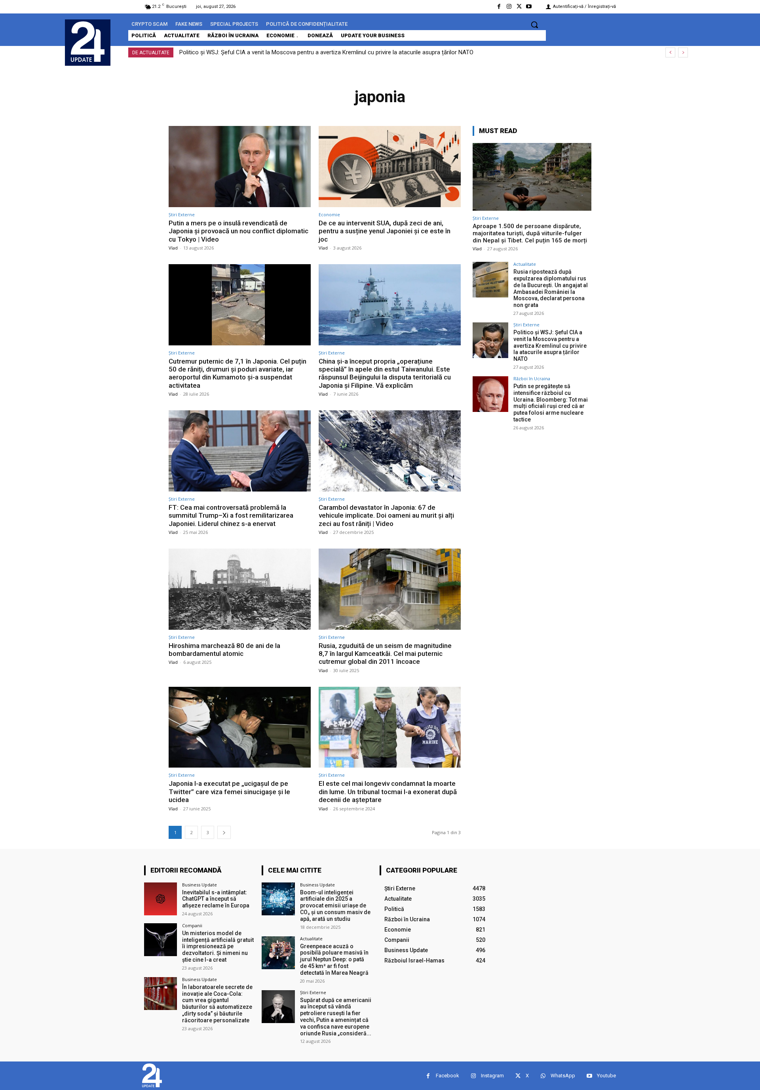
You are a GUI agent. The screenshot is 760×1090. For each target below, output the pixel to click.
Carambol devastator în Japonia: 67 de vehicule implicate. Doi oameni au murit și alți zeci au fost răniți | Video (386, 515)
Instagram (492, 1076)
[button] (534, 24)
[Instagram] (509, 6)
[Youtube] (529, 6)
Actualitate (524, 264)
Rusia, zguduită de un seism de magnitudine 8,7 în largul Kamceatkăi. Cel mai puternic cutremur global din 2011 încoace (385, 654)
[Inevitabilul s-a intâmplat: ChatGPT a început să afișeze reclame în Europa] (160, 898)
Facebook (447, 1076)
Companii (192, 925)
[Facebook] (499, 6)
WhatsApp (563, 1076)
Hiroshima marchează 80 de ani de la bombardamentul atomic (224, 649)
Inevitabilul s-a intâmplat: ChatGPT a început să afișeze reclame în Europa (215, 899)
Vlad (173, 248)
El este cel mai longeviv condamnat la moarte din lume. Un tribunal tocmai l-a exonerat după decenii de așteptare (388, 791)
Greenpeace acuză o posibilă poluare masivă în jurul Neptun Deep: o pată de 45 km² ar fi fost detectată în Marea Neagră (334, 959)
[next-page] (224, 832)
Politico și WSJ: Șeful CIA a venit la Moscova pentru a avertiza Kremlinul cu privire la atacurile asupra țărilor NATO (326, 52)
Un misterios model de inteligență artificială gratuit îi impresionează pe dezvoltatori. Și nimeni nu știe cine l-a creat (218, 946)
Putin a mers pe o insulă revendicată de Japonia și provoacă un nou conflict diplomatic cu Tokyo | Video (238, 231)
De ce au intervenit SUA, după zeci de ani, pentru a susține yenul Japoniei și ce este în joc (384, 231)
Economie (329, 214)
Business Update (199, 884)
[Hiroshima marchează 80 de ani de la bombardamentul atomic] (240, 589)
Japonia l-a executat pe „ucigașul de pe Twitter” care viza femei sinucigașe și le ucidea (229, 791)
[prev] (670, 52)
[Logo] (87, 41)
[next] (683, 52)
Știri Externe (182, 214)
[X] (519, 6)
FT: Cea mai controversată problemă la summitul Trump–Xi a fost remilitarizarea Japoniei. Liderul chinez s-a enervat (231, 515)
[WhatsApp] (543, 1076)
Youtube (606, 1076)
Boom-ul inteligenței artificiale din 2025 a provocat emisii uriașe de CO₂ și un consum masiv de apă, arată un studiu (335, 905)
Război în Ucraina (531, 378)
